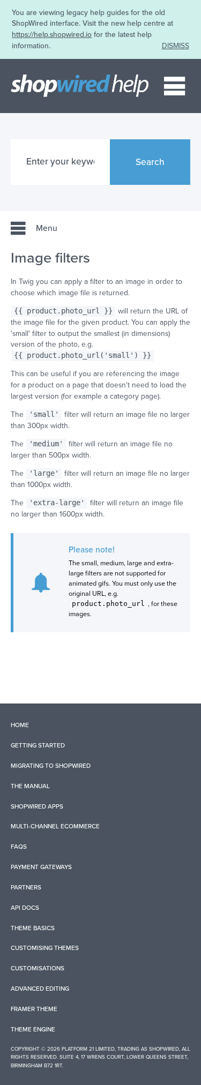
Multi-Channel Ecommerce (55, 826)
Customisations (37, 968)
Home (20, 725)
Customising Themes (45, 948)
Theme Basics (33, 928)
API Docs (25, 907)
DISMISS (175, 45)
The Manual (30, 786)
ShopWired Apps (37, 806)
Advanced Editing (40, 988)
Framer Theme (34, 1009)
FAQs (19, 846)
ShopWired (164, 1049)
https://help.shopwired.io (52, 34)
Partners (26, 887)
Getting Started (38, 745)
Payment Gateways (41, 867)
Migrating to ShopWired (51, 765)
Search (150, 162)
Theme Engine (33, 1029)
